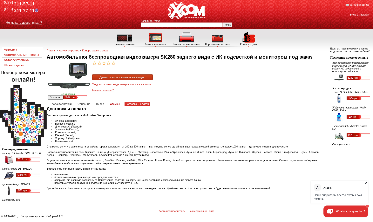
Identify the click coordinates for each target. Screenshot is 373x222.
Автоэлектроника (16, 60)
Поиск (227, 24)
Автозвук (10, 49)
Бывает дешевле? (103, 90)
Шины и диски (14, 65)
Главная (51, 50)
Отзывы (115, 103)
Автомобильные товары (21, 54)
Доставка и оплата (137, 103)
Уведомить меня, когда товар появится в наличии (121, 84)
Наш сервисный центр (201, 211)
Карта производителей (172, 211)
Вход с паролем (359, 14)
